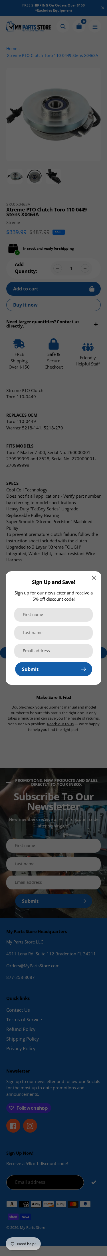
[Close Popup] (94, 577)
